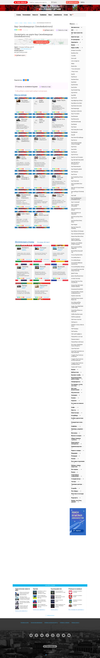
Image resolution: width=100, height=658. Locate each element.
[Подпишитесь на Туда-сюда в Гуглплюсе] (52, 637)
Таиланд (25, 267)
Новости (35, 15)
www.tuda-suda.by (52, 650)
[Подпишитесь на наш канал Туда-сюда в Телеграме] (31, 637)
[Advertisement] (41, 68)
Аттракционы (76, 39)
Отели (66, 15)
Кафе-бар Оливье (60, 195)
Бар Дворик (74, 132)
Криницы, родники (77, 429)
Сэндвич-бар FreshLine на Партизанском (77, 359)
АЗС (73, 30)
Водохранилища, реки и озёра (76, 378)
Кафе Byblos (41, 101)
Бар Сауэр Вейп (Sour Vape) (76, 184)
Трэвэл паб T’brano (76, 367)
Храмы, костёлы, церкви (76, 501)
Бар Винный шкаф (76, 121)
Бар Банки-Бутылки (76, 105)
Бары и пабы (76, 47)
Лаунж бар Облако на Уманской (76, 310)
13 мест (41, 250)
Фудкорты (75, 498)
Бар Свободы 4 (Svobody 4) (25, 177)
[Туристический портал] (21, 2)
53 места (60, 250)
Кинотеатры (76, 413)
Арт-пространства (77, 33)
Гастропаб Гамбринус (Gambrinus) (25, 139)
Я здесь (55, 2)
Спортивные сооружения (76, 475)
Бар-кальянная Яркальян (77, 233)
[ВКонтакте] (24, 80)
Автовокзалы (76, 27)
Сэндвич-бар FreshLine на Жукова (77, 355)
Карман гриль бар (76, 295)
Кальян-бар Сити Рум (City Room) (76, 281)
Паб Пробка (74, 331)
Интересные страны (24, 242)
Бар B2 (73, 74)
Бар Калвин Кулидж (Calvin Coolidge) (76, 143)
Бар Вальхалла (75, 119)
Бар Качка (74, 146)
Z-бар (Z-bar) (74, 71)
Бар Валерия (74, 116)
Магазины (75, 433)
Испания (61, 248)
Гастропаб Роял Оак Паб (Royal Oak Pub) (77, 270)
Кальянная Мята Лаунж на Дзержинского (77, 292)
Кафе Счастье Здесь (42, 120)
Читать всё (54, 609)
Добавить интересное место (51, 622)
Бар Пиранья (74, 171)
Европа (25, 22)
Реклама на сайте (25, 622)
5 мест (23, 269)
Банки (74, 45)
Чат (71, 15)
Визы (50, 15)
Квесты (74, 410)
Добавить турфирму (64, 622)
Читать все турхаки (38, 609)
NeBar (72, 63)
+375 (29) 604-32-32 (25, 49)
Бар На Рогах (74, 154)
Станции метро (76, 479)
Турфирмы (43, 15)
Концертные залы (77, 422)
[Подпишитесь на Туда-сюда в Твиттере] (63, 637)
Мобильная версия (50, 615)
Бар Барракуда (75, 108)
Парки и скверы (77, 450)
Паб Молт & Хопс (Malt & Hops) (77, 325)
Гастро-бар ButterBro (77, 255)
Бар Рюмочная (75, 181)
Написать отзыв (62, 30)
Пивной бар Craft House (77, 342)
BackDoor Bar (74, 53)
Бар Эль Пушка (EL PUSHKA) (76, 227)
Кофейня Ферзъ (60, 157)
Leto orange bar (75, 61)
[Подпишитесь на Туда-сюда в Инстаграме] (58, 637)
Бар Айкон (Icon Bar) (76, 103)
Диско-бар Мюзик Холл (77, 276)
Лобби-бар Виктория (76, 314)
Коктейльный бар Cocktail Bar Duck (76, 303)
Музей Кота (61, 119)
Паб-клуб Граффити (76, 334)
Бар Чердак (74, 224)
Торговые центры (77, 484)
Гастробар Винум (75, 260)
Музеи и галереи (77, 435)
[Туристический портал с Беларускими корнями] (50, 646)
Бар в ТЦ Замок (75, 113)
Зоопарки (74, 395)
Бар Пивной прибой (76, 169)
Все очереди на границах (76, 609)
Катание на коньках (77, 403)
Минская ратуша (24, 120)
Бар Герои (73, 127)
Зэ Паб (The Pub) (75, 278)
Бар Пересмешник (76, 166)
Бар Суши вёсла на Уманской (76, 213)
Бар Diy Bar (74, 87)
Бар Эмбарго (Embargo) (77, 231)
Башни (74, 369)
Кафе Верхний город (60, 177)
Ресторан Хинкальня (42, 157)
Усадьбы (74, 488)
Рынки (74, 472)
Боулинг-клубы (76, 375)
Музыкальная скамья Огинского (25, 196)
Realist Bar (74, 66)
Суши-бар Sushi (75, 348)
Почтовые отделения (77, 461)
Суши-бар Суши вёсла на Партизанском (77, 351)
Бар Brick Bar (74, 84)
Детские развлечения (76, 389)
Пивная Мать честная (76, 336)
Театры (74, 481)
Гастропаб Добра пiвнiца (77, 266)
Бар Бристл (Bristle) (76, 111)
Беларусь (30, 22)
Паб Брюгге (74, 322)
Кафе (74, 407)
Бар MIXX (73, 95)
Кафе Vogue (25, 214)
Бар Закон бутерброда (77, 137)
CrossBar (73, 55)
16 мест (41, 269)
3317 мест (46, 242)
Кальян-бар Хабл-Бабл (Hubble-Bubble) (77, 285)
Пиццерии (75, 453)
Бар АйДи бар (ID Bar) (76, 100)
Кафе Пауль (61, 100)
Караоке (74, 400)
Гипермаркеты (76, 381)
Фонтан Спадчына (42, 195)
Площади (74, 456)
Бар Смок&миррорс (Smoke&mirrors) (76, 198)
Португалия (43, 285)
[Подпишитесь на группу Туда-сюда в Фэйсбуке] (36, 637)
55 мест (23, 288)
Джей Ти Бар (74, 273)
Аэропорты (75, 42)
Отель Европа (23, 157)
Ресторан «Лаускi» (42, 176)
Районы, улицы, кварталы (76, 465)
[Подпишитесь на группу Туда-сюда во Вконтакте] (42, 637)
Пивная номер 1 (75, 339)
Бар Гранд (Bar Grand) (77, 129)
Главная (16, 22)
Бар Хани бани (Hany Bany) (76, 221)
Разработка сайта (50, 654)
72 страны (40, 242)
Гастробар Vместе (76, 257)
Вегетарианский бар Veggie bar (76, 247)
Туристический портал (50, 651)
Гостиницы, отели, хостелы (77, 385)
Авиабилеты (58, 15)
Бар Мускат (74, 152)
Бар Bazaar (74, 76)
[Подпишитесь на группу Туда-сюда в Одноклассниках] (47, 637)
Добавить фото (49, 30)
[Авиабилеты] (78, 534)
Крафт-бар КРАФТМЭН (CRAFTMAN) (77, 306)
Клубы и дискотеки (77, 418)
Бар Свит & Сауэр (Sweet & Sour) (77, 188)
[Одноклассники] (26, 80)
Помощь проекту (75, 622)
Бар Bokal (73, 82)
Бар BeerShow (74, 79)
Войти (82, 2)
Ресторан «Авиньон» (43, 138)
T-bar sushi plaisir (75, 69)
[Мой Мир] (28, 80)
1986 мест (24, 250)
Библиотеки (75, 372)
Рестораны (75, 469)
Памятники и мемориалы (75, 443)
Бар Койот (74, 149)
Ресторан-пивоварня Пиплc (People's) (76, 345)
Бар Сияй (73, 195)
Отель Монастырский (43, 214)
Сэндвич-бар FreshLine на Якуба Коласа (77, 363)
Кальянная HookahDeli (77, 289)
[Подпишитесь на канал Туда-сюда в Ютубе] (69, 637)
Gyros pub (73, 58)
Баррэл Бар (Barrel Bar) (77, 236)
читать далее (27, 112)
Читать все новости (20, 611)
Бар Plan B (74, 98)
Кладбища (75, 415)
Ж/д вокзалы (76, 392)
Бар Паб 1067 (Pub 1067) (77, 160)
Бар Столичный (75, 202)
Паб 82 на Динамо (75, 316)
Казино (74, 398)
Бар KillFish (74, 92)
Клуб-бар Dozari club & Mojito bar (77, 299)
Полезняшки (26, 15)
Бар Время (74, 124)
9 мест (59, 269)
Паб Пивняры (74, 328)
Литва (24, 286)
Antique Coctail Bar (76, 50)
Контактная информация (36, 622)
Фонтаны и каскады (77, 494)
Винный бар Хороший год (77, 251)
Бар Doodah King (75, 90)
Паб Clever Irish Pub (76, 319)
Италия (43, 267)
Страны (18, 15)
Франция (61, 267)
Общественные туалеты (76, 439)
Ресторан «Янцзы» (60, 138)
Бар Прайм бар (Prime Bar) (77, 177)
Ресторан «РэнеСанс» (25, 101)
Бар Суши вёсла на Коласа (76, 209)
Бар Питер (74, 174)
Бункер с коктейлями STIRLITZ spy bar (76, 243)
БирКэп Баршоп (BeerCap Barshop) (76, 239)
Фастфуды (75, 491)
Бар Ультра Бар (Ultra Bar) (77, 217)
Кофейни (75, 426)
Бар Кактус (74, 140)
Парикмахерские (77, 446)
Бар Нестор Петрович (77, 157)
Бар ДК (73, 134)
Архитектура (76, 37)
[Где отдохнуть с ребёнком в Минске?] (50, 10)
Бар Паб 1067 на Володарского (75, 163)
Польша (43, 248)
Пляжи (74, 458)
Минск (34, 22)
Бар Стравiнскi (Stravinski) (75, 205)
